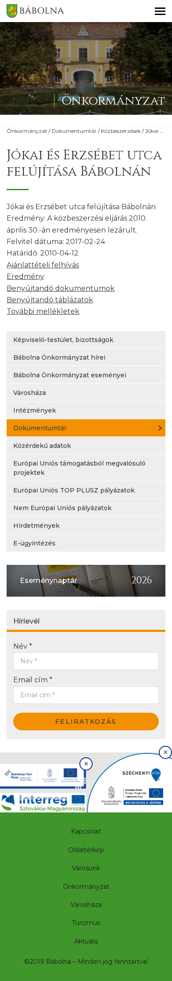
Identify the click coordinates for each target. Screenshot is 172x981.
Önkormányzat (27, 131)
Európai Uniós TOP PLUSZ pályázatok (74, 490)
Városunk (86, 868)
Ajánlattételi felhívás (43, 265)
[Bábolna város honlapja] (35, 11)
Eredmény (25, 276)
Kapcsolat (86, 831)
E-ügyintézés (34, 543)
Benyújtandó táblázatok (50, 300)
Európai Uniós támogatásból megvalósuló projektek (79, 468)
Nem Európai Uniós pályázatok (62, 508)
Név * (22, 646)
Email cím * (32, 680)
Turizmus (86, 923)
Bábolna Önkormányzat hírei (59, 357)
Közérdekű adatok (42, 446)
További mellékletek (43, 311)
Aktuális (86, 941)
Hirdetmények (36, 526)
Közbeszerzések (121, 131)
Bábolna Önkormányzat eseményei (69, 375)
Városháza (29, 393)
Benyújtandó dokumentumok (61, 288)
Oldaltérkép (86, 850)
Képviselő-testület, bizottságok (63, 340)
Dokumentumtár (74, 131)
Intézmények (34, 410)
